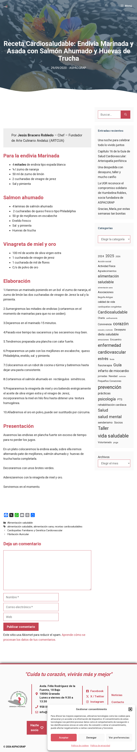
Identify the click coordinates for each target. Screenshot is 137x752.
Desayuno (120, 329)
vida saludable (113, 436)
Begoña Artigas (105, 297)
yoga (115, 442)
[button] (130, 709)
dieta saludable (108, 334)
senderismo (105, 422)
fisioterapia (105, 365)
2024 (101, 256)
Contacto (117, 702)
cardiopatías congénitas (109, 306)
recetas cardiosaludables (68, 526)
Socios (118, 422)
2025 (109, 256)
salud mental (110, 416)
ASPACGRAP (77, 68)
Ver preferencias (119, 737)
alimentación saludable (19, 526)
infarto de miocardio (113, 371)
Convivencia (105, 324)
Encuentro (115, 339)
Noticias (116, 695)
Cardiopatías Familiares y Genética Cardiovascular (34, 530)
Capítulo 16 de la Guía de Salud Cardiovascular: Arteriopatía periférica (114, 156)
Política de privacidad (100, 745)
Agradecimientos (107, 271)
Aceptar (63, 737)
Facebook (96, 691)
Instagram (97, 701)
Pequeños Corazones (109, 381)
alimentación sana (44, 526)
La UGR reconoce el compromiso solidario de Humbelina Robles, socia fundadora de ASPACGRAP (112, 192)
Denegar (91, 737)
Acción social (104, 261)
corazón (121, 323)
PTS (119, 399)
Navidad (113, 376)
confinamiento (111, 318)
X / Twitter (97, 696)
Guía (117, 365)
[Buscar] (125, 114)
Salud (103, 410)
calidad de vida (106, 301)
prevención (109, 387)
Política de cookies (80, 745)
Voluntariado (105, 442)
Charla (101, 318)
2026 (118, 256)
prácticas (104, 393)
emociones (103, 339)
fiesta (112, 359)
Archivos (104, 457)
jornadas (102, 376)
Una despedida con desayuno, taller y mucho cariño (110, 172)
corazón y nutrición (105, 330)
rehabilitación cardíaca (112, 404)
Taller (103, 428)
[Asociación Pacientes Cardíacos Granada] (6, 6)
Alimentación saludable (20, 522)
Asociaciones (105, 292)
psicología (107, 399)
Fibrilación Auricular (18, 534)
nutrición (122, 376)
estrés (103, 358)
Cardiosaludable (112, 312)
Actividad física (106, 266)
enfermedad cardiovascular (112, 349)
